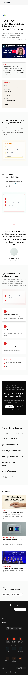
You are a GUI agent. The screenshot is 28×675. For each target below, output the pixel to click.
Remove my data (18, 672)
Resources (4, 618)
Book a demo (9, 406)
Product (3, 614)
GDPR (22, 671)
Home (3, 9)
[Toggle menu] (24, 2)
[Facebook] (20, 628)
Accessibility (12, 667)
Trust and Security (10, 672)
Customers (8, 9)
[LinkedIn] (8, 628)
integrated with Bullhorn (19, 183)
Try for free (19, 406)
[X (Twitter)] (16, 628)
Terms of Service (15, 671)
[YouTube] (12, 628)
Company (4, 622)
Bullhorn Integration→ (16, 594)
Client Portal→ (6, 594)
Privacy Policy (8, 671)
